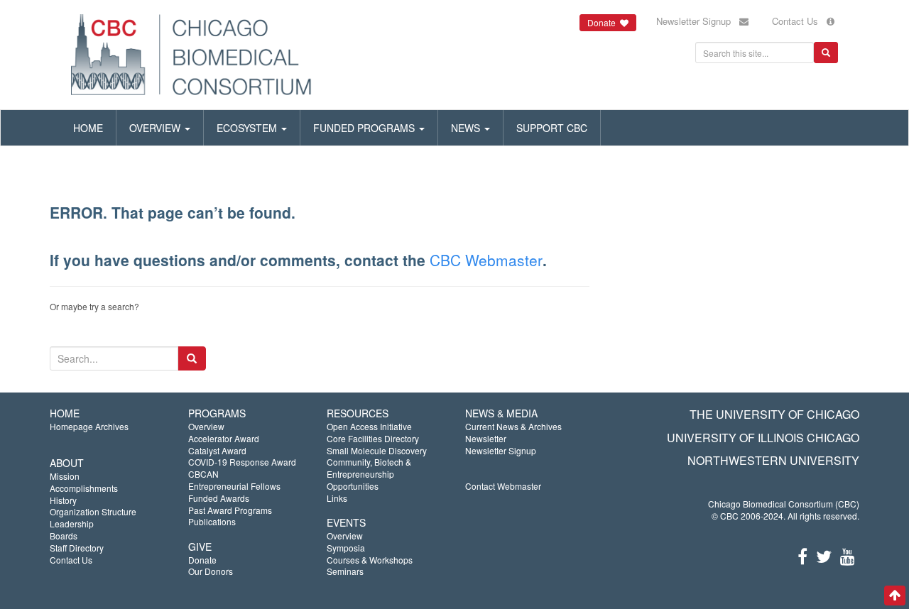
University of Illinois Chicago (763, 437)
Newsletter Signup (697, 21)
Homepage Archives (89, 426)
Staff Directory (77, 548)
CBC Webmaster (486, 259)
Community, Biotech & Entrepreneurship (369, 468)
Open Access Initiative (369, 426)
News (467, 128)
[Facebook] (802, 555)
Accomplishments (84, 488)
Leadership (72, 523)
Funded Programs (365, 128)
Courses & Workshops (370, 560)
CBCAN (203, 474)
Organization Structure (93, 511)
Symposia (346, 548)
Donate (202, 560)
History (63, 500)
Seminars (345, 571)
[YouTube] (847, 555)
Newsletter (485, 438)
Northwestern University (773, 460)
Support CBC (551, 128)
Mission (65, 476)
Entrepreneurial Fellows (234, 486)
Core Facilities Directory (373, 438)
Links (337, 498)
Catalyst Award (217, 450)
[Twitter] (824, 555)
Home (88, 128)
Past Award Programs (230, 510)
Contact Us (799, 21)
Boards (63, 536)
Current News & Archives (513, 426)
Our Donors (210, 571)
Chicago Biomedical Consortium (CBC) (783, 504)
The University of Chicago (774, 414)
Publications (212, 521)
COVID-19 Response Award (242, 462)
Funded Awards (218, 498)
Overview (156, 128)
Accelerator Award (223, 438)
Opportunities (353, 486)
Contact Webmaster (503, 486)
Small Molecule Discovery (377, 450)
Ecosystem (248, 128)
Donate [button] (603, 22)
